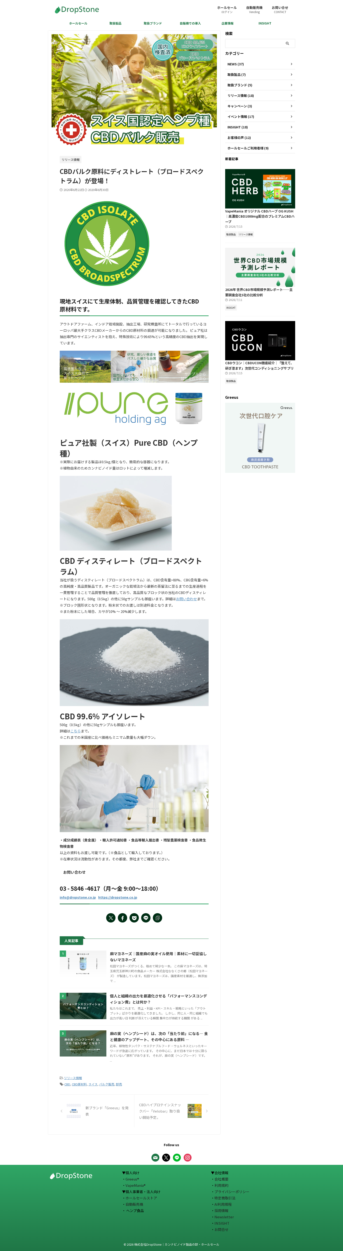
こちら (75, 730)
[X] (166, 1157)
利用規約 (221, 1185)
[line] (145, 917)
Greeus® (132, 1179)
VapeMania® (136, 1185)
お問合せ (221, 1229)
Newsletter (224, 1216)
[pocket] (134, 917)
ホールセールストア (141, 1197)
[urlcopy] (157, 917)
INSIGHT (265, 23)
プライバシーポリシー (231, 1191)
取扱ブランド (153, 23)
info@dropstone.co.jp (78, 897)
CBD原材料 (79, 1084)
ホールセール (227, 9)
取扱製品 (115, 23)
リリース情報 (73, 1078)
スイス (93, 1084)
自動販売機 (254, 9)
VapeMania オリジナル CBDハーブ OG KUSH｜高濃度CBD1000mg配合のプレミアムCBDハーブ (259, 216)
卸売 (119, 1084)
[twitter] (111, 917)
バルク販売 (106, 1084)
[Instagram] (188, 1157)
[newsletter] (155, 1157)
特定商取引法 (224, 1197)
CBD (67, 1084)
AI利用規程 (223, 1204)
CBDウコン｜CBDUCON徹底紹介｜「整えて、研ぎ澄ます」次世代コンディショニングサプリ (259, 365)
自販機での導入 (190, 23)
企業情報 (227, 23)
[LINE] (177, 1157)
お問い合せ (280, 9)
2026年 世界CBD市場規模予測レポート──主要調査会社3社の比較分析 (259, 292)
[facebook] (122, 917)
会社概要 (221, 1179)
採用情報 (221, 1210)
